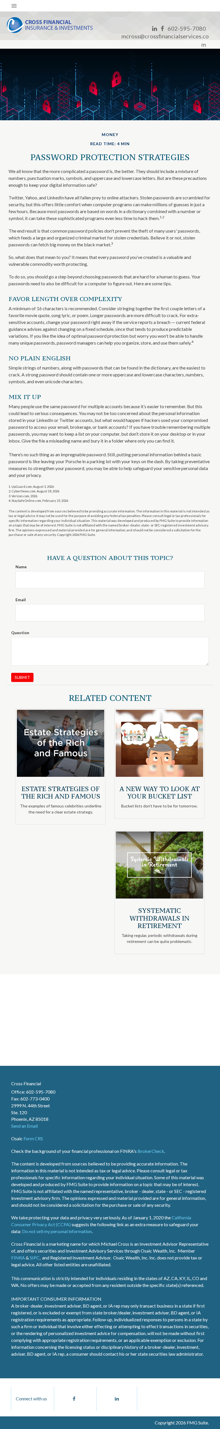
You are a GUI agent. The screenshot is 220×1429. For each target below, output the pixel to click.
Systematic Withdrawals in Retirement (159, 918)
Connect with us (31, 1398)
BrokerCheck (151, 1151)
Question (20, 632)
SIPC (35, 1257)
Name (21, 566)
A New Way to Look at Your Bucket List (159, 792)
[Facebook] (162, 28)
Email (20, 599)
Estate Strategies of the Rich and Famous (60, 792)
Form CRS (33, 1138)
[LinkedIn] (154, 28)
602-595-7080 (187, 28)
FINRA (18, 1257)
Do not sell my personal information (57, 1231)
